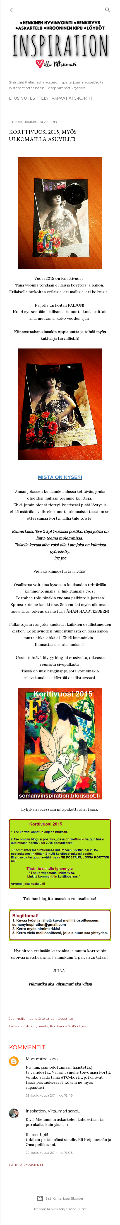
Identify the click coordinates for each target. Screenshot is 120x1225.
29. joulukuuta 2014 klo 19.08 (49, 1152)
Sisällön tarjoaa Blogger (64, 1198)
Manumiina (36, 1058)
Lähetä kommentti (26, 1165)
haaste (43, 1026)
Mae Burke (78, 1209)
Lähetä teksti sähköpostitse (51, 1018)
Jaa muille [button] (17, 1018)
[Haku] (107, 9)
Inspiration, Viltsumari (46, 1111)
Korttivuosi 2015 (63, 1026)
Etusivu (18, 98)
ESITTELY (39, 98)
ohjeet (82, 1026)
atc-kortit (28, 1026)
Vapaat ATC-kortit (72, 98)
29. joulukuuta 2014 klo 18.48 (49, 1095)
